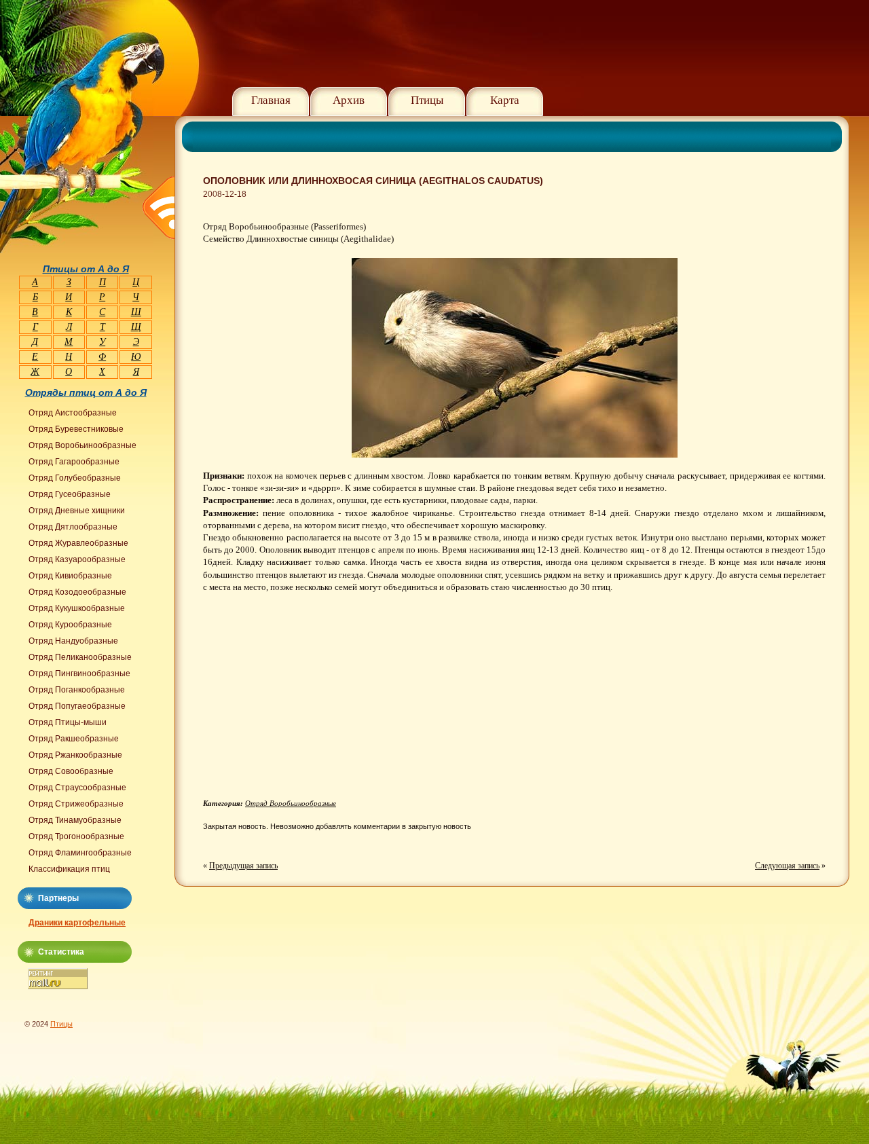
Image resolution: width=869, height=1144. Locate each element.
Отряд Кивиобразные (70, 575)
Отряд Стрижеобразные (76, 804)
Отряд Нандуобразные (73, 641)
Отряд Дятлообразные (73, 527)
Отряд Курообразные (70, 624)
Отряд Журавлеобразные (78, 543)
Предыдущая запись (243, 865)
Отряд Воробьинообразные (290, 803)
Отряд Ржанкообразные (75, 755)
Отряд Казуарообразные (77, 559)
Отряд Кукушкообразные (77, 608)
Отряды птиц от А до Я (86, 392)
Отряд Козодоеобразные (77, 592)
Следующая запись (787, 865)
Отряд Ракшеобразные (74, 738)
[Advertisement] (317, 701)
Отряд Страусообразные (77, 787)
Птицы (427, 100)
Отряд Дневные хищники (77, 510)
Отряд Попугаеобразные (77, 706)
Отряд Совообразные (71, 771)
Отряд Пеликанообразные (80, 657)
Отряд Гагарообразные (74, 461)
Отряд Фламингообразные (80, 852)
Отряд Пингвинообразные (79, 673)
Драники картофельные (77, 922)
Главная (271, 100)
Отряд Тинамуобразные (75, 820)
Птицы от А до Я (86, 268)
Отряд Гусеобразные (70, 494)
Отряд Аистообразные (73, 413)
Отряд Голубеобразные (75, 478)
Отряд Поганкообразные (77, 690)
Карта (504, 100)
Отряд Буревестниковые (76, 429)
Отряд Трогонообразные (76, 836)
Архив (349, 100)
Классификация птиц (69, 869)
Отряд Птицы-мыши (68, 722)
